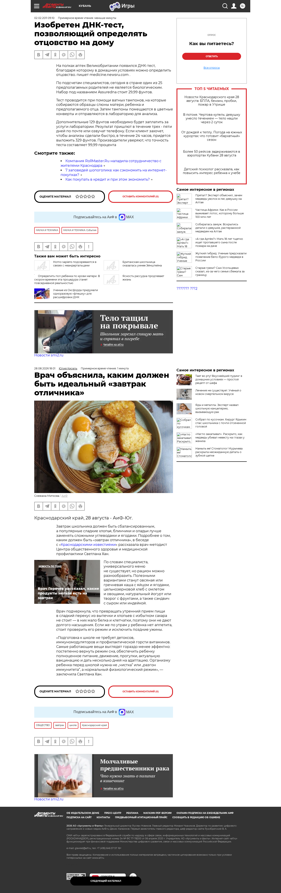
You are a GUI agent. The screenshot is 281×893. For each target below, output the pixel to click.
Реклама (132, 813)
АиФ (64, 495)
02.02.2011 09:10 (44, 18)
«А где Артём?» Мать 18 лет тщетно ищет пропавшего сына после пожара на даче (219, 242)
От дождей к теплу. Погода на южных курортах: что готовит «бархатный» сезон (211, 136)
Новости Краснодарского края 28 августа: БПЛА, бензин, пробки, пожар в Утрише (211, 100)
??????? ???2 (187, 288)
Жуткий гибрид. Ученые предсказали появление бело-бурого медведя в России (221, 257)
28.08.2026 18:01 (44, 368)
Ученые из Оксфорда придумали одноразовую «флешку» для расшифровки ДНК (75, 293)
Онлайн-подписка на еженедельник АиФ (205, 813)
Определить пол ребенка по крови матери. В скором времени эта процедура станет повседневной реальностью (67, 279)
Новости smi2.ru (48, 355)
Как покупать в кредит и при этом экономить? (107, 179)
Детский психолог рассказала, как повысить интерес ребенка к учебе (211, 171)
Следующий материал (105, 881)
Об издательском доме (83, 813)
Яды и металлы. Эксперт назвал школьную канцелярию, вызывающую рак (217, 408)
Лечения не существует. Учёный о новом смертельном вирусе (218, 392)
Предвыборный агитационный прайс (141, 817)
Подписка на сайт (79, 817)
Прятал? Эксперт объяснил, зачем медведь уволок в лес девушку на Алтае (218, 199)
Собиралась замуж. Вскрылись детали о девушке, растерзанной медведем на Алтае (218, 228)
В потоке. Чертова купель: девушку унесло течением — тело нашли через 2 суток (211, 118)
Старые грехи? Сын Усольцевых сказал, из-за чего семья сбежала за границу (220, 271)
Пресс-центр (112, 813)
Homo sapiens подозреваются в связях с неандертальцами (74, 263)
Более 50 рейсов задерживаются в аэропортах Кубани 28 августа (211, 153)
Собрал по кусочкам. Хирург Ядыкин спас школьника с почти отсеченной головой (220, 423)
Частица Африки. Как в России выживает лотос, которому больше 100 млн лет (219, 213)
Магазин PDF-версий (157, 813)
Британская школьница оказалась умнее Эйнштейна (142, 263)
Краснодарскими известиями (88, 545)
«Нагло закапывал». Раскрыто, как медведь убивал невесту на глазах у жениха (220, 437)
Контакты (103, 817)
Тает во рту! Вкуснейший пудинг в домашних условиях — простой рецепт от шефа (218, 379)
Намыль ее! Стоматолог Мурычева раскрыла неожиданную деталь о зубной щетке (219, 452)
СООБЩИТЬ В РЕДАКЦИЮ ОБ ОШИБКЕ (196, 817)
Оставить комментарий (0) (140, 196)
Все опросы (212, 67)
